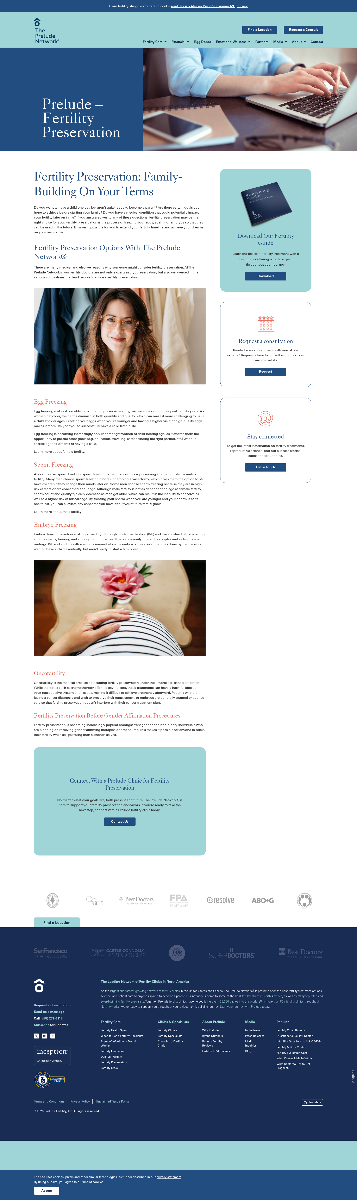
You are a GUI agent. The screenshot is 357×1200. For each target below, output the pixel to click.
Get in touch (265, 467)
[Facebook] (52, 1036)
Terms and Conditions (49, 1101)
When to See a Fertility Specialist (122, 1035)
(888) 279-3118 (51, 1018)
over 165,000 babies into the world (234, 1001)
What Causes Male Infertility (295, 1058)
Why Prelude (210, 1030)
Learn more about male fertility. (58, 512)
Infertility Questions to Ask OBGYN (299, 1041)
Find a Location (260, 30)
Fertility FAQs (109, 1067)
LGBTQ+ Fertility (111, 1056)
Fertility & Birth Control (291, 1047)
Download (265, 276)
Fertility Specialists (170, 1035)
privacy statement (168, 1177)
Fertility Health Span (114, 1030)
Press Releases (254, 1035)
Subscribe (41, 1025)
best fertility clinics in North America (258, 996)
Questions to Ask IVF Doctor (295, 1035)
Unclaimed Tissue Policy (113, 1101)
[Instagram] (44, 1036)
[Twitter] (36, 1036)
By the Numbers (212, 1035)
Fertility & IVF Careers (216, 1051)
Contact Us (120, 821)
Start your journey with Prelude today (244, 1007)
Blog (248, 1051)
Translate (314, 1102)
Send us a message (49, 1012)
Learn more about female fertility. (59, 452)
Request (265, 371)
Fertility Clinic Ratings (291, 1030)
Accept (46, 1191)
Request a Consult (303, 30)
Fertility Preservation (114, 1062)
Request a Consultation (52, 1005)
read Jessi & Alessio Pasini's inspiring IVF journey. (209, 6)
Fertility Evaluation (113, 1051)
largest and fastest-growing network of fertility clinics (145, 991)
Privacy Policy (80, 1101)
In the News (253, 1030)
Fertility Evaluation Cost (292, 1052)
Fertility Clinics (167, 1030)
